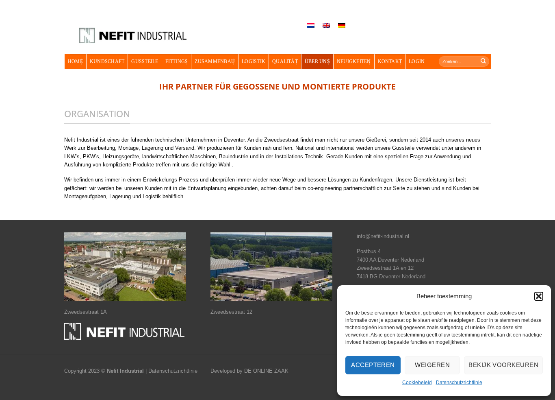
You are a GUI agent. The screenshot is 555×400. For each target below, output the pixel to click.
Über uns (317, 61)
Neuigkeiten (354, 61)
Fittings (176, 61)
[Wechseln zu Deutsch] (341, 25)
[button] (539, 296)
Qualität (285, 61)
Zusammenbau (215, 61)
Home (75, 61)
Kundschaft (107, 61)
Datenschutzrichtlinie (459, 382)
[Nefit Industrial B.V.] (132, 35)
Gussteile (144, 61)
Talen (289, 16)
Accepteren (373, 364)
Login (417, 61)
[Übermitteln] (483, 61)
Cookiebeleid (417, 382)
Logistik (253, 61)
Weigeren (432, 364)
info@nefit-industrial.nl (383, 236)
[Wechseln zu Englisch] (326, 25)
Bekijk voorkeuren (503, 364)
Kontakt (390, 61)
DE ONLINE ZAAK (266, 371)
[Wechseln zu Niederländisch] (311, 25)
